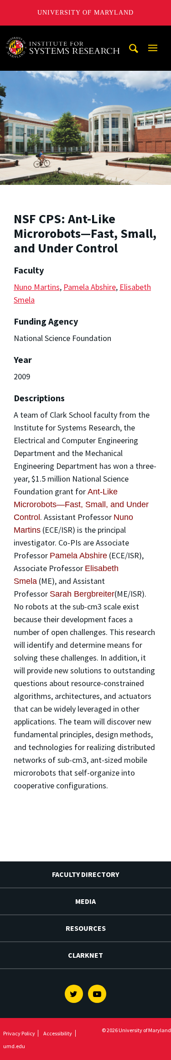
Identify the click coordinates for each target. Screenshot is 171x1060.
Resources (86, 928)
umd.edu (14, 1046)
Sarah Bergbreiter (82, 593)
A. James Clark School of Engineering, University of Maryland (65, 34)
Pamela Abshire (89, 287)
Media (85, 901)
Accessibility (57, 1033)
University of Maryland (85, 12)
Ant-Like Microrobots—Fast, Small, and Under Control (81, 504)
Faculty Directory (85, 874)
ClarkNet (85, 955)
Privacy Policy (19, 1033)
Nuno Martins (37, 287)
